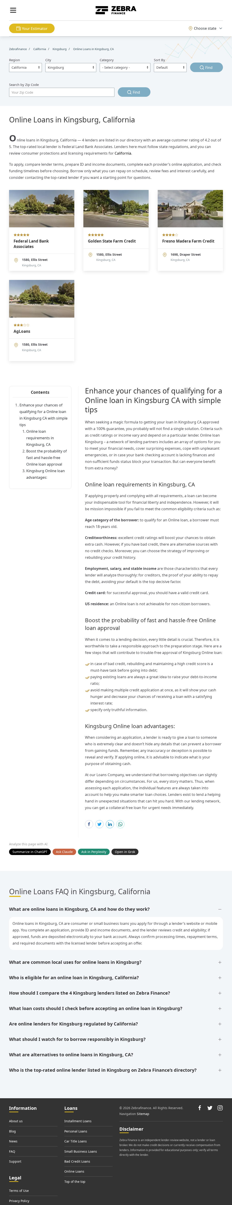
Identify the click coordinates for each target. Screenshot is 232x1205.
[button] (13, 10)
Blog (12, 1131)
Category (107, 60)
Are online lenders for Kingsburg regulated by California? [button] (73, 1024)
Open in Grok (125, 852)
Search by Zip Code (24, 84)
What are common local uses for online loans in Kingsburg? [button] (75, 962)
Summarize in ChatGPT (29, 852)
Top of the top (74, 1181)
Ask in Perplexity (93, 852)
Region (14, 60)
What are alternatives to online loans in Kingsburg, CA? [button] (71, 1055)
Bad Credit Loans (77, 1161)
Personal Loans (75, 1131)
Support (15, 1161)
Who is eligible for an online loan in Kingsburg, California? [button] (74, 977)
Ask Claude (64, 852)
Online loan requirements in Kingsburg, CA (40, 438)
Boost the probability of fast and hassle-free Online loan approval (46, 458)
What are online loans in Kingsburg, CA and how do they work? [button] (79, 909)
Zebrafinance (18, 49)
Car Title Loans (75, 1141)
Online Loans (74, 1171)
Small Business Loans (80, 1151)
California (123, 153)
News (13, 1141)
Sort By (159, 60)
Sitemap (143, 1114)
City (48, 60)
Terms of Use (19, 1190)
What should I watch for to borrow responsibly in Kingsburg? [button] (77, 1039)
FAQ (12, 1151)
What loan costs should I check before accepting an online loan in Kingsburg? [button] (95, 1008)
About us (16, 1121)
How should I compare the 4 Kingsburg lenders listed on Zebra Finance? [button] (89, 993)
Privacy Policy (19, 1201)
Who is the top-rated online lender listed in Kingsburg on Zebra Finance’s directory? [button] (103, 1070)
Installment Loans (78, 1121)
